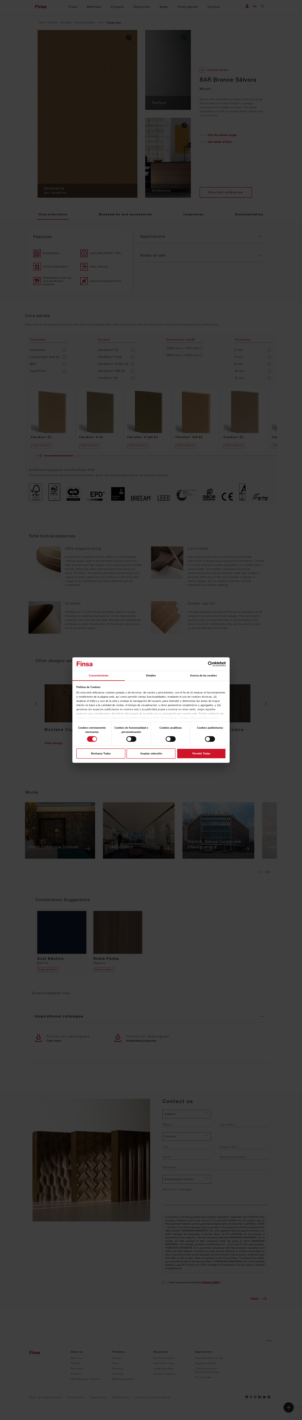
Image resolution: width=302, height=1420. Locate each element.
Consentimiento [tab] (98, 675)
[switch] (131, 739)
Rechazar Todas (101, 753)
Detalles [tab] (151, 675)
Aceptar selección (151, 753)
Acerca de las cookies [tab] (203, 675)
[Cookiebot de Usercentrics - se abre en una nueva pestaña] (210, 664)
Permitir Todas (201, 753)
